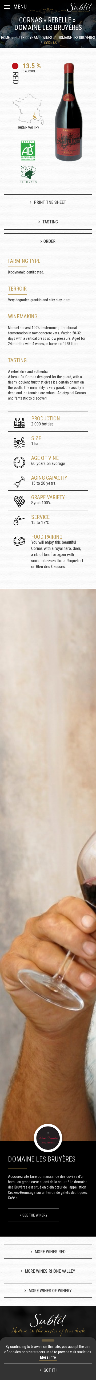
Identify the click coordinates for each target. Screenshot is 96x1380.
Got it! (50, 1370)
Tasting (49, 221)
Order (49, 241)
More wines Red (50, 1251)
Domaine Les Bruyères (76, 38)
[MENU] (7, 7)
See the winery (34, 1215)
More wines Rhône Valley (49, 1271)
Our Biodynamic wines (33, 38)
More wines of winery (49, 1290)
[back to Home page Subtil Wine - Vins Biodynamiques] (79, 7)
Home (5, 38)
